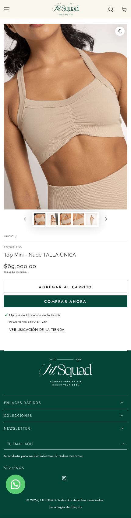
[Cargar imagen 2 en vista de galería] (52, 219)
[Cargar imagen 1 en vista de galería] (39, 219)
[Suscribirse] (124, 444)
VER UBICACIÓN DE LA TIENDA (37, 329)
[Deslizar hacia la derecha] (106, 219)
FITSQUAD (48, 500)
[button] (111, 9)
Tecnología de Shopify (65, 507)
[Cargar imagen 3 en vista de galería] (65, 219)
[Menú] (6, 9)
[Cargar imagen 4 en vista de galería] (78, 219)
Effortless (13, 247)
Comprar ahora (65, 301)
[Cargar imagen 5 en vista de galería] (91, 219)
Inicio (9, 236)
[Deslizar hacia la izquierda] (24, 219)
